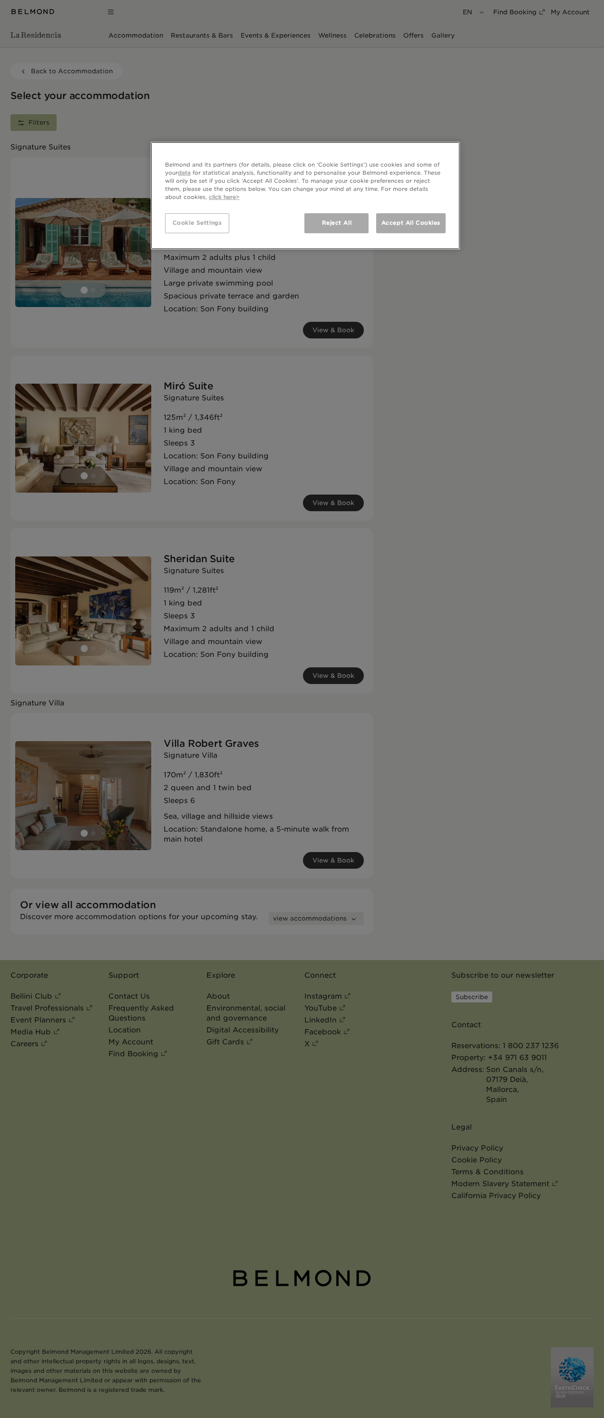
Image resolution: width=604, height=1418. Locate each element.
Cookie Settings (197, 222)
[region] (305, 195)
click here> (224, 197)
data (184, 172)
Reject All (337, 222)
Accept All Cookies (410, 222)
